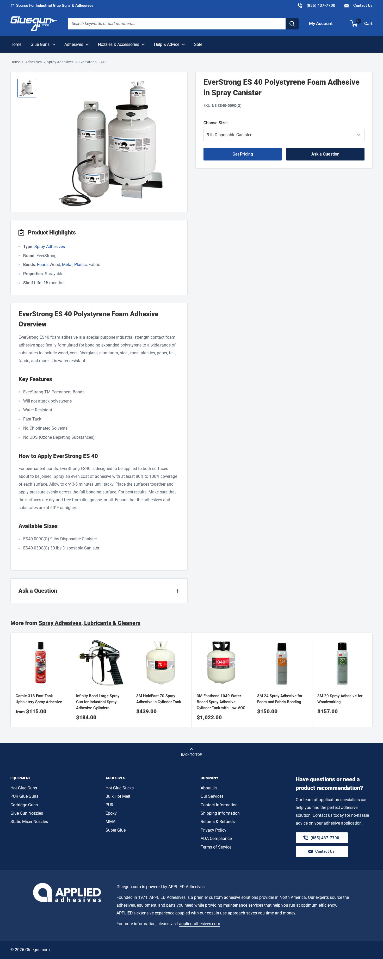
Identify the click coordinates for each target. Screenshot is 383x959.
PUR (109, 804)
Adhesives (73, 44)
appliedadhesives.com (199, 923)
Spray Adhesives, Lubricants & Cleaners (89, 623)
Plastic (80, 264)
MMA (110, 821)
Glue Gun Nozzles (26, 813)
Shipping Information (220, 813)
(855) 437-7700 (316, 5)
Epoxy (111, 813)
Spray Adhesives (60, 62)
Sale (198, 44)
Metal (67, 264)
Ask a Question (325, 154)
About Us (209, 787)
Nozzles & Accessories (118, 44)
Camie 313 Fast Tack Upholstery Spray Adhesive (39, 699)
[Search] (292, 23)
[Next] (372, 679)
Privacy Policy (213, 830)
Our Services (212, 796)
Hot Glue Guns (23, 787)
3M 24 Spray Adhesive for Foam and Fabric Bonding (279, 699)
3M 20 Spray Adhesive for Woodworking (339, 699)
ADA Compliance (216, 838)
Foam (42, 264)
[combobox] (177, 23)
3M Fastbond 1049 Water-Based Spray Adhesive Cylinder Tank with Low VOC (221, 702)
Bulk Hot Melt (118, 796)
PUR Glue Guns (24, 796)
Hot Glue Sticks (120, 787)
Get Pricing (242, 154)
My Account (321, 23)
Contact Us (362, 5)
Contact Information (219, 804)
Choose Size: (238, 122)
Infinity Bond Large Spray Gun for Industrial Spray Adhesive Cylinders (97, 702)
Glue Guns (40, 44)
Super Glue (116, 830)
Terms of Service (216, 847)
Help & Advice (166, 44)
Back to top (191, 755)
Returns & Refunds (218, 821)
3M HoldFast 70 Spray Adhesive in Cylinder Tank (158, 699)
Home (15, 44)
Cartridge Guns (24, 804)
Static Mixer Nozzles (29, 821)
